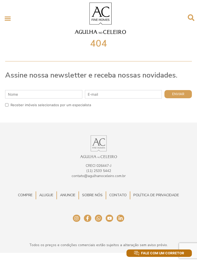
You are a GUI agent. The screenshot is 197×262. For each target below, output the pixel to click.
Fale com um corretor (162, 253)
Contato (118, 195)
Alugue (46, 195)
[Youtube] (109, 218)
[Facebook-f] (87, 218)
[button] (8, 18)
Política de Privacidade (156, 195)
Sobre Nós (92, 195)
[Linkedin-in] (120, 218)
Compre (25, 195)
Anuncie (67, 195)
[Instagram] (76, 218)
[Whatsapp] (98, 218)
